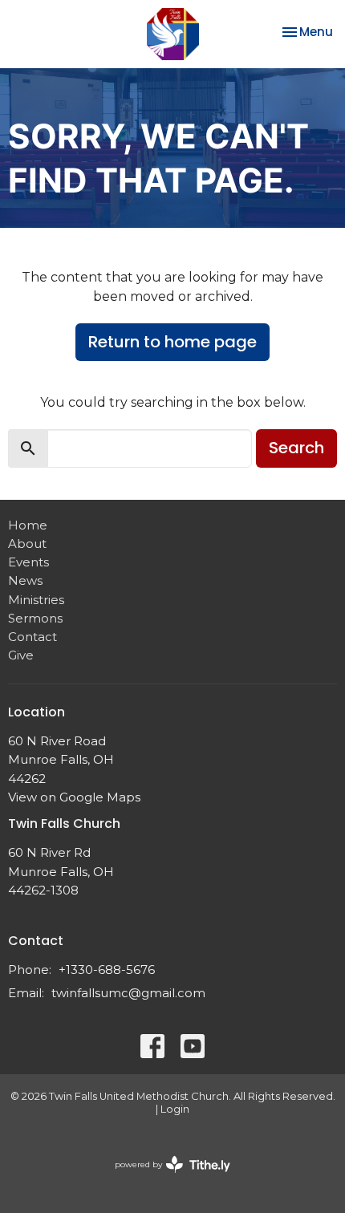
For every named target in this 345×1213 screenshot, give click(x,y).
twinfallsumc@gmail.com (128, 992)
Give (21, 655)
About (27, 543)
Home (27, 525)
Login (174, 1109)
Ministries (36, 599)
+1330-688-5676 (107, 969)
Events (28, 562)
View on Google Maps (74, 797)
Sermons (35, 618)
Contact (32, 636)
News (25, 580)
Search (296, 447)
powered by (165, 1178)
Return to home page (172, 342)
